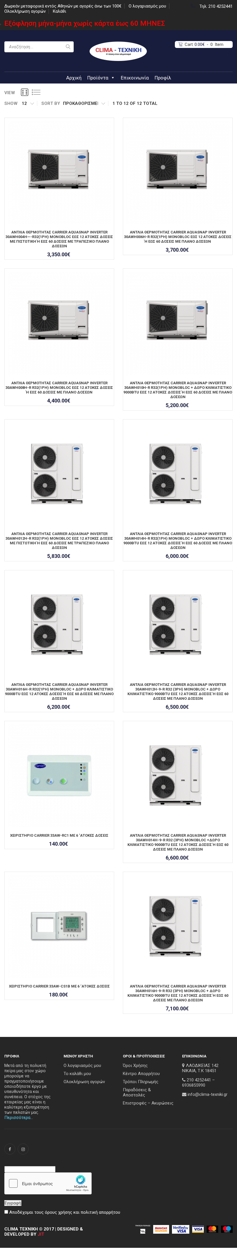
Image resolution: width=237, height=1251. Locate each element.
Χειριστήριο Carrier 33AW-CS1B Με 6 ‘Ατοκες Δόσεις (59, 986)
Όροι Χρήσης (135, 1065)
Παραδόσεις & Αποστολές (137, 1092)
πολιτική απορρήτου (100, 1212)
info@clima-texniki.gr (207, 1094)
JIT (41, 1234)
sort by (50, 103)
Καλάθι (59, 11)
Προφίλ (163, 78)
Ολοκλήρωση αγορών (25, 11)
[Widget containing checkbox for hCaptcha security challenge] (48, 1183)
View (9, 92)
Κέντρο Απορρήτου (141, 1073)
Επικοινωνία (135, 78)
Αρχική (74, 78)
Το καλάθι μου (77, 1073)
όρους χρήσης (58, 1212)
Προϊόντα (97, 78)
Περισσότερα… (18, 1117)
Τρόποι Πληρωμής (140, 1081)
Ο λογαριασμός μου (147, 6)
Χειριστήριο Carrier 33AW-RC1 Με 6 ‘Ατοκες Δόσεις (59, 835)
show (11, 103)
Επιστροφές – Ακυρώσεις (148, 1103)
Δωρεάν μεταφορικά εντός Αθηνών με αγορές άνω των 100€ (62, 6)
